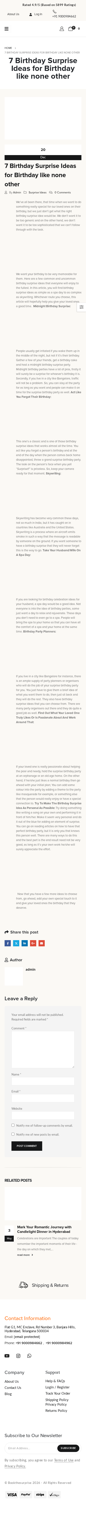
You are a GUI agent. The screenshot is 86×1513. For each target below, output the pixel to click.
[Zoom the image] (25, 28)
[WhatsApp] (29, 1356)
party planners (53, 681)
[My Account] (62, 29)
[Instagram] (18, 1356)
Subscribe (68, 1448)
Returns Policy (56, 1411)
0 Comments (63, 192)
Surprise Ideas (38, 192)
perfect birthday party (29, 831)
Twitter (16, 943)
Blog (8, 1394)
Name (16, 1074)
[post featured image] (43, 1203)
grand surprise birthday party (62, 460)
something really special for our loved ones (43, 207)
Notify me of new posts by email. (37, 1134)
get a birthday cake (65, 360)
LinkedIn (25, 943)
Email (42, 943)
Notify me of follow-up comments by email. (44, 1125)
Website (16, 1108)
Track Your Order (57, 1393)
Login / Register (57, 1387)
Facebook (8, 943)
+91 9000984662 (29, 1343)
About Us (13, 14)
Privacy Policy (56, 1404)
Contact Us (13, 1388)
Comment (19, 1028)
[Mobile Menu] (8, 29)
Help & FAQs (55, 1381)
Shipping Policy (57, 1400)
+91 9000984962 (59, 1343)
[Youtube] (7, 1356)
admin (17, 192)
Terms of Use (64, 1460)
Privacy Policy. (15, 1466)
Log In (38, 14)
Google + (33, 943)
